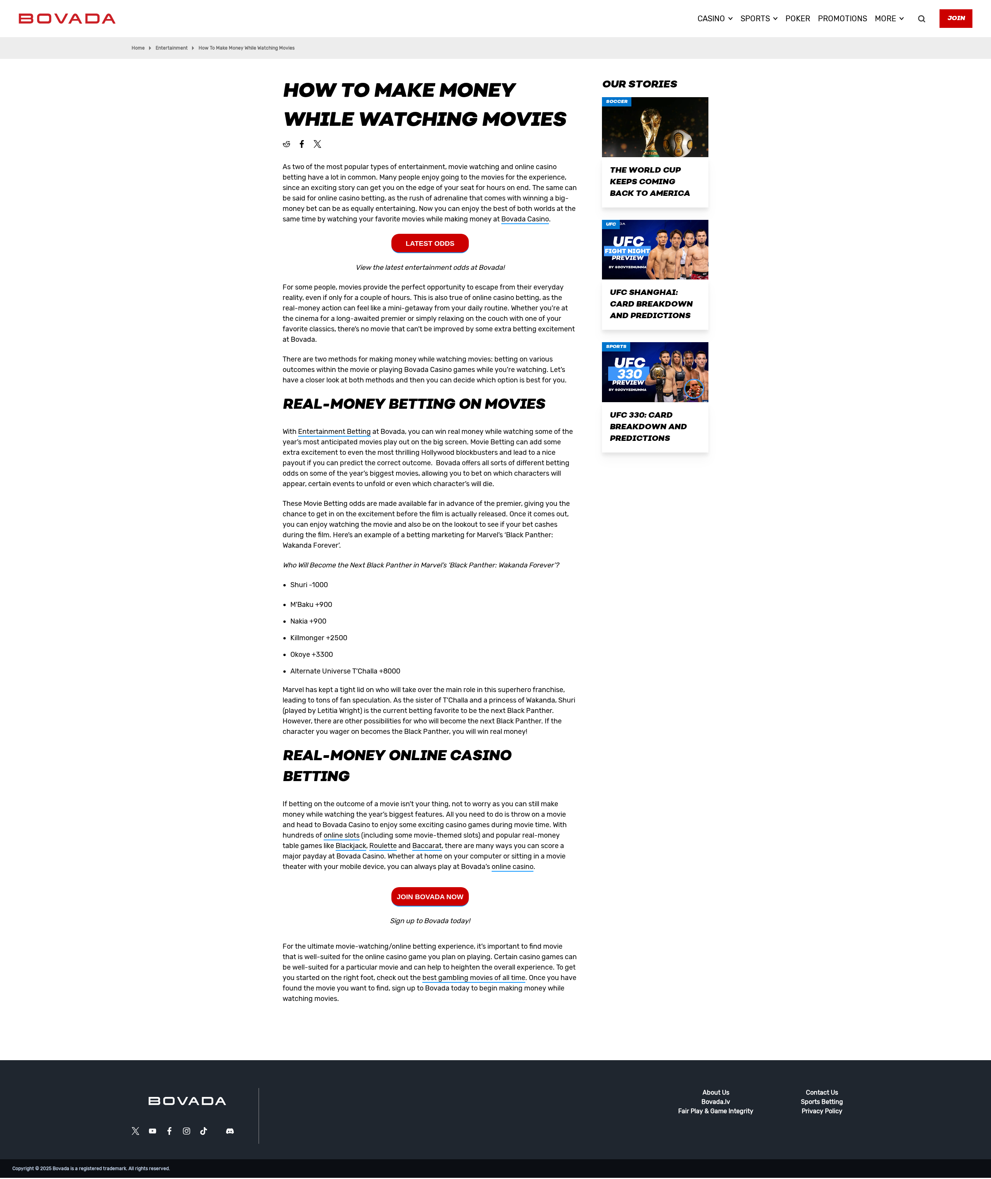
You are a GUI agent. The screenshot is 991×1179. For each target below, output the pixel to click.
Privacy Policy (822, 1111)
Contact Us (822, 1092)
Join (956, 18)
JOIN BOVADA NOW (430, 897)
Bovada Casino (525, 219)
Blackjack (351, 845)
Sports (616, 346)
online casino (512, 866)
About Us (716, 1092)
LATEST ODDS (430, 243)
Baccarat (427, 845)
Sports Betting (822, 1101)
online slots (342, 835)
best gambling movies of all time (473, 977)
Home (138, 48)
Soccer (617, 101)
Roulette (383, 845)
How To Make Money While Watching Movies (247, 48)
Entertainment (172, 48)
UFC (611, 224)
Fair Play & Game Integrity (715, 1111)
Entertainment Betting (334, 431)
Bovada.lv (715, 1101)
